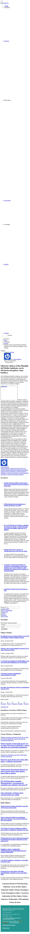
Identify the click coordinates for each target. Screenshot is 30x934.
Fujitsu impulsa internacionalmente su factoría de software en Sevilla (15, 504)
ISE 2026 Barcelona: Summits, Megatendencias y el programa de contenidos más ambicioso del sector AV (14, 783)
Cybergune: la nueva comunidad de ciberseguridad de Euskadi (11, 674)
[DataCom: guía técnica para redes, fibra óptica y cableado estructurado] (15, 756)
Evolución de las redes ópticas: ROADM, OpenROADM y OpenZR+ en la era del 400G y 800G (14, 873)
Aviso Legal (5, 928)
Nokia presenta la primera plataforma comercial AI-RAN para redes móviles (14, 806)
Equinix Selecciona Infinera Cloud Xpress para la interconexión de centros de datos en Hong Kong (16, 484)
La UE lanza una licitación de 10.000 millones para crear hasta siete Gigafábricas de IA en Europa (15, 661)
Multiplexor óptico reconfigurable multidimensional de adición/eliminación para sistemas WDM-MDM (13, 850)
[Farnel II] (3, 615)
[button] (7, 7)
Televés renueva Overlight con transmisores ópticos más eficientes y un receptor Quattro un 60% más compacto (14, 819)
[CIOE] (3, 613)
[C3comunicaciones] (5, 609)
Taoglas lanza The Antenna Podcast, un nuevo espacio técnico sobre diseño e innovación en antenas (14, 771)
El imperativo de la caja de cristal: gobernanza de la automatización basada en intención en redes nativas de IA (14, 839)
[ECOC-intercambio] (6, 610)
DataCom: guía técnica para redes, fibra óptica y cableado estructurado (14, 760)
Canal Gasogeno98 (14, 922)
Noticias (12, 352)
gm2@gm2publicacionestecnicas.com (13, 917)
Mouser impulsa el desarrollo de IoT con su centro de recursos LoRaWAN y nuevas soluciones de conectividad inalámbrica (15, 745)
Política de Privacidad (8, 925)
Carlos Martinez (5, 467)
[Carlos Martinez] (7, 359)
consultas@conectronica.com (8, 918)
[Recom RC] (4, 612)
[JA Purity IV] (5, 3)
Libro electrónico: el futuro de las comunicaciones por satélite (12, 794)
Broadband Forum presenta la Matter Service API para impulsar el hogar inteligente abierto (15, 636)
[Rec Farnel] (4, 616)
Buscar (2, 607)
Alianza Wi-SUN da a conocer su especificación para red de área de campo (15, 550)
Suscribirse (4, 629)
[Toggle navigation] (2, 1)
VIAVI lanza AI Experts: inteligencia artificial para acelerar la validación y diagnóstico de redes (14, 829)
